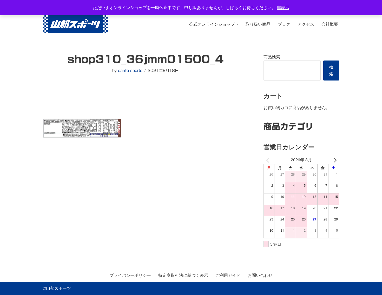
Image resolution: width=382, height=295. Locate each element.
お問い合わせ (260, 275)
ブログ (284, 24)
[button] (237, 24)
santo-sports (130, 70)
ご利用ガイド (227, 275)
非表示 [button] (283, 7)
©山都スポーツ (57, 288)
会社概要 (329, 24)
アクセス (306, 24)
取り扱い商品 (258, 24)
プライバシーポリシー (130, 275)
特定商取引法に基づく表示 (183, 275)
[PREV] (268, 159)
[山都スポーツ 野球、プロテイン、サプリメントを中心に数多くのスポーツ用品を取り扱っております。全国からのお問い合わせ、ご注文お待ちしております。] (75, 24)
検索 (331, 70)
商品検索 (272, 57)
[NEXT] (334, 159)
